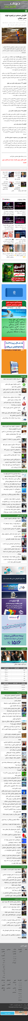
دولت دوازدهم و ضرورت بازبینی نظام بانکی (12, 519)
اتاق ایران (21, 991)
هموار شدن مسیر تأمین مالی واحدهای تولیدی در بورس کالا (13, 797)
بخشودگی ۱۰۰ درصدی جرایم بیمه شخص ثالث (12, 490)
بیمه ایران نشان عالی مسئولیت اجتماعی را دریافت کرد (13, 748)
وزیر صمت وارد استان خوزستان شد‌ (11, 930)
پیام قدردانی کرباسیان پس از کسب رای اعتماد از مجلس (12, 545)
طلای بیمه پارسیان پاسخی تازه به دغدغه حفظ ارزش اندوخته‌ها (12, 709)
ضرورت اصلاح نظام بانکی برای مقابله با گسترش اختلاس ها (11, 414)
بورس (15, 959)
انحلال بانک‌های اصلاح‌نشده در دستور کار (13, 851)
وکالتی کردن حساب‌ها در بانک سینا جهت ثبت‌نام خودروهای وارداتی (11, 480)
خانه (26, 949)
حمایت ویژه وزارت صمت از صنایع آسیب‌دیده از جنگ (5, 175)
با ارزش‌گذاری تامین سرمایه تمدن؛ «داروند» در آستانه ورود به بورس (12, 461)
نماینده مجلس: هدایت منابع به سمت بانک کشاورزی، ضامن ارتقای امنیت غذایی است (12, 785)
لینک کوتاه (4, 22)
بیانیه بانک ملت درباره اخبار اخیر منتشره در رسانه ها (12, 404)
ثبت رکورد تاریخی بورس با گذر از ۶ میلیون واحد (12, 774)
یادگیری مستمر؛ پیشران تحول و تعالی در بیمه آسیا (12, 889)
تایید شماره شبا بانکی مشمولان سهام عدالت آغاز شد (11, 535)
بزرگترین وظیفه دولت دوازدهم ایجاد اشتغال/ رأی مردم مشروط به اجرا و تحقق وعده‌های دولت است (11, 559)
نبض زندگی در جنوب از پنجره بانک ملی (12, 815)
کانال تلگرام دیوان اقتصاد (20, 160)
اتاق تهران (20, 991)
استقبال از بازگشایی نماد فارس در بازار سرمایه (11, 936)
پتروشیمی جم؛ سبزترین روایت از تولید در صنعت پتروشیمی (12, 841)
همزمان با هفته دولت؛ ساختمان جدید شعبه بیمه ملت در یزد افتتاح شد (11, 500)
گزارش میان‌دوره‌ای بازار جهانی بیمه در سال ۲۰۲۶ (12, 830)
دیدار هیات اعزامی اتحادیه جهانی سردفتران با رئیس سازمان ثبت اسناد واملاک (12, 551)
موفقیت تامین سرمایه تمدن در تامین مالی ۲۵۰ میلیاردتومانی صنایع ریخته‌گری (11, 434)
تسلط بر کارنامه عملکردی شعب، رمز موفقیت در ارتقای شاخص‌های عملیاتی (11, 846)
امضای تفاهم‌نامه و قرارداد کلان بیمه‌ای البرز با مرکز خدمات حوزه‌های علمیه (12, 737)
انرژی (25, 980)
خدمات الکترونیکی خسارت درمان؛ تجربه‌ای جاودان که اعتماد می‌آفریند (12, 779)
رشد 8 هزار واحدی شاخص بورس (11, 455)
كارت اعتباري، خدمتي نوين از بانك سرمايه (12, 409)
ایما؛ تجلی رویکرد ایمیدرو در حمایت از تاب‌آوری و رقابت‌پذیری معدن (11, 921)
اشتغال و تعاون (8, 982)
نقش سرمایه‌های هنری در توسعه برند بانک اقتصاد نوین (12, 704)
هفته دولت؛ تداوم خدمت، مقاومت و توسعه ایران (11, 871)
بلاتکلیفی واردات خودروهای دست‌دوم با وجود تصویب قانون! (13, 754)
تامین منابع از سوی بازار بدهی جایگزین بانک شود (13, 385)
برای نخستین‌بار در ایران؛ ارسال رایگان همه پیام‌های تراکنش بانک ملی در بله (11, 792)
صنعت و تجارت (12, 22)
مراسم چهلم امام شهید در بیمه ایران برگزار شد (11, 825)
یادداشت (3, 981)
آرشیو (3, 985)
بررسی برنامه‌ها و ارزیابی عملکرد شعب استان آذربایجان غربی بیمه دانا (11, 802)
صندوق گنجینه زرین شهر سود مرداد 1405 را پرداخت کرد (11, 466)
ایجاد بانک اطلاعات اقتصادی (13, 539)
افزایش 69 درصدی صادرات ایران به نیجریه (12, 530)
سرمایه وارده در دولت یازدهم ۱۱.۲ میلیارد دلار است (12, 525)
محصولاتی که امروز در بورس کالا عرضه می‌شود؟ (12, 451)
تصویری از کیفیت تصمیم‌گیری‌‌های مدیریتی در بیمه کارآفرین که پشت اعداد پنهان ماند (12, 809)
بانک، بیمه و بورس (14, 951)
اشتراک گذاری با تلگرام (19, 25)
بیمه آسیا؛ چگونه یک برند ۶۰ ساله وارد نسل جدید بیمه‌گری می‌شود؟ (12, 485)
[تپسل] (3, 264)
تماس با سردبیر (14, 990)
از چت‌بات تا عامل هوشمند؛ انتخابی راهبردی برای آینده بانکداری (12, 876)
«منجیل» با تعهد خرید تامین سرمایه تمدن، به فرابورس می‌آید (11, 427)
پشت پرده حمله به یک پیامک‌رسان (11, 418)
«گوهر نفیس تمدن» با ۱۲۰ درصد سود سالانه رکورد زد (12, 862)
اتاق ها (20, 980)
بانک (13, 959)
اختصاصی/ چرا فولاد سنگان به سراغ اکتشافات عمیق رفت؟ (11, 723)
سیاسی (8, 949)
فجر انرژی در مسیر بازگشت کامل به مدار (11, 926)
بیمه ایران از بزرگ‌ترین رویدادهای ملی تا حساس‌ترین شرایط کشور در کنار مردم (11, 729)
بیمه (14, 959)
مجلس (8, 988)
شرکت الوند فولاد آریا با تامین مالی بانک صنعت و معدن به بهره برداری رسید (12, 392)
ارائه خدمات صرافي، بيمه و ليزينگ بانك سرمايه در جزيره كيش (12, 398)
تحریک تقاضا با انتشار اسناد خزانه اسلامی (12, 380)
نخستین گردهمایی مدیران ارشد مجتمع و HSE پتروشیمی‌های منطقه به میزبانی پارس (11, 698)
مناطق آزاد (3, 989)
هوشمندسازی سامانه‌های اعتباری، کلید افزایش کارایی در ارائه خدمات (12, 743)
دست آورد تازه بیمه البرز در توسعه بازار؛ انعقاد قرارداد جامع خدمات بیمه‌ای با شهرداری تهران (11, 716)
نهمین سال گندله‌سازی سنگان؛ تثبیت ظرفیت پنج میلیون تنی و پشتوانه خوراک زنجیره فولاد (11, 882)
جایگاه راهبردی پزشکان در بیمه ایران (11, 494)
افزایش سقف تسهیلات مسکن (12, 758)
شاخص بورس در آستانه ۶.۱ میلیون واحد (12, 440)
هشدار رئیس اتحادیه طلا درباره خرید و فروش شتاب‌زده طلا (17, 175)
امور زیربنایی (14, 982)
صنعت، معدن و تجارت (20, 22)
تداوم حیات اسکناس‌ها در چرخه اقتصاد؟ (12, 769)
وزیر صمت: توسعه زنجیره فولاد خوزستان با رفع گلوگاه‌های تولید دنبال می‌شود (11, 914)
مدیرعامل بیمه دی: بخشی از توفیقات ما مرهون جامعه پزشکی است (11, 505)
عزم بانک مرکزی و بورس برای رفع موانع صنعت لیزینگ (12, 446)
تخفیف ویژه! (7, 1013)
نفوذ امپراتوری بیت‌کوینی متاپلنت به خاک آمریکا (11, 836)
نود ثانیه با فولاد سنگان (20, 664)
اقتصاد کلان (20, 950)
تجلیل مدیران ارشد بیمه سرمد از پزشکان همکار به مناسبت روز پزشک (12, 510)
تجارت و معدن (4, 967)
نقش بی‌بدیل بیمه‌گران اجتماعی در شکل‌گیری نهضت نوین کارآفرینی (12, 894)
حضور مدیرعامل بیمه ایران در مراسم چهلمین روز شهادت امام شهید (11, 856)
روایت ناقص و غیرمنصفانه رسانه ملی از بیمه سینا (11, 764)
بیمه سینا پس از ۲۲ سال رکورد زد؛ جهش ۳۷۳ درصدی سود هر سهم (12, 475)
